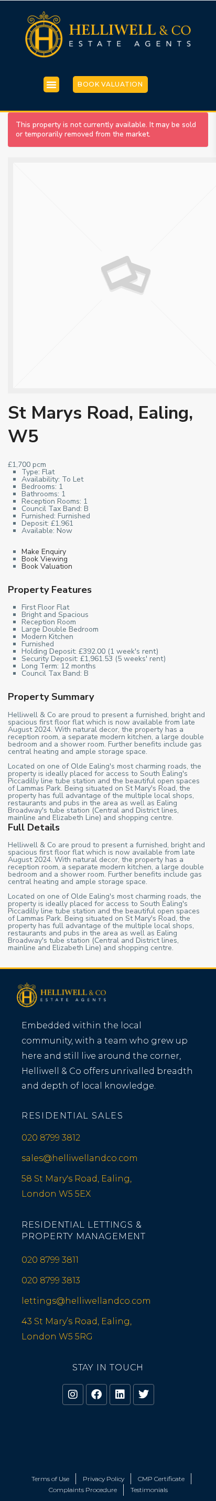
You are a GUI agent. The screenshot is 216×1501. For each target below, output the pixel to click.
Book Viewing (44, 559)
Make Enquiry (43, 552)
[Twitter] (143, 1394)
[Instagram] (72, 1394)
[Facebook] (96, 1394)
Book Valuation (110, 84)
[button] (51, 84)
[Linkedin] (120, 1394)
